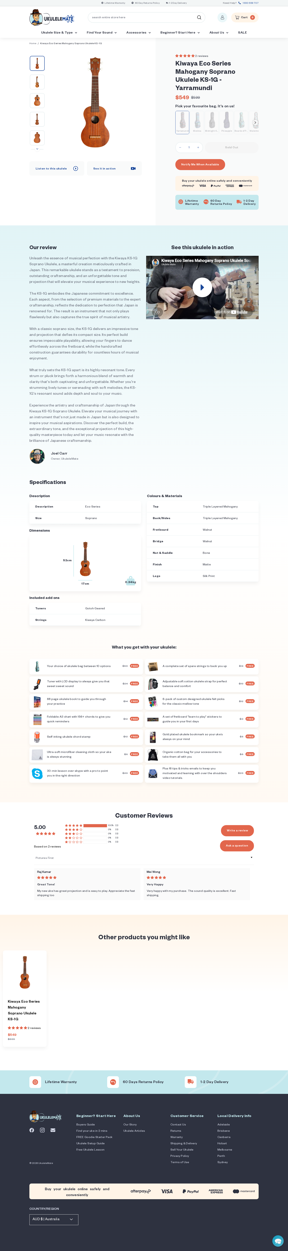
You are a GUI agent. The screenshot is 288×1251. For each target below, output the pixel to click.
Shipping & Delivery (183, 1143)
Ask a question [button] (237, 846)
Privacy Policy (179, 1156)
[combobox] (146, 17)
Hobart (222, 1143)
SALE (242, 33)
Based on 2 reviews (47, 847)
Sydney (222, 1162)
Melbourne (224, 1150)
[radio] (182, 122)
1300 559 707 (251, 3)
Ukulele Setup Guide (90, 1143)
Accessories (136, 33)
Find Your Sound (100, 33)
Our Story (130, 1125)
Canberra (223, 1137)
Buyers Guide (85, 1125)
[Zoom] (95, 102)
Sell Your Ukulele (182, 1150)
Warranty (176, 1137)
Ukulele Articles (134, 1131)
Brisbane (223, 1131)
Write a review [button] (237, 831)
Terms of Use (179, 1162)
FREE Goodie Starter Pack (94, 1137)
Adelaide (223, 1125)
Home (32, 44)
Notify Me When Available (200, 165)
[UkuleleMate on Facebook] (31, 1130)
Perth (221, 1156)
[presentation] (255, 122)
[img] (87, 877)
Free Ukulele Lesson (90, 1150)
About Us (217, 33)
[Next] (37, 149)
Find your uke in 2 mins (91, 1131)
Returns (175, 1131)
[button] (185, 56)
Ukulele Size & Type (57, 33)
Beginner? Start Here (178, 33)
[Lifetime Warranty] (35, 1082)
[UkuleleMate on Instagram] (42, 1130)
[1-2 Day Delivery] (191, 1082)
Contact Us (178, 1125)
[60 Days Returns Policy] (113, 1082)
